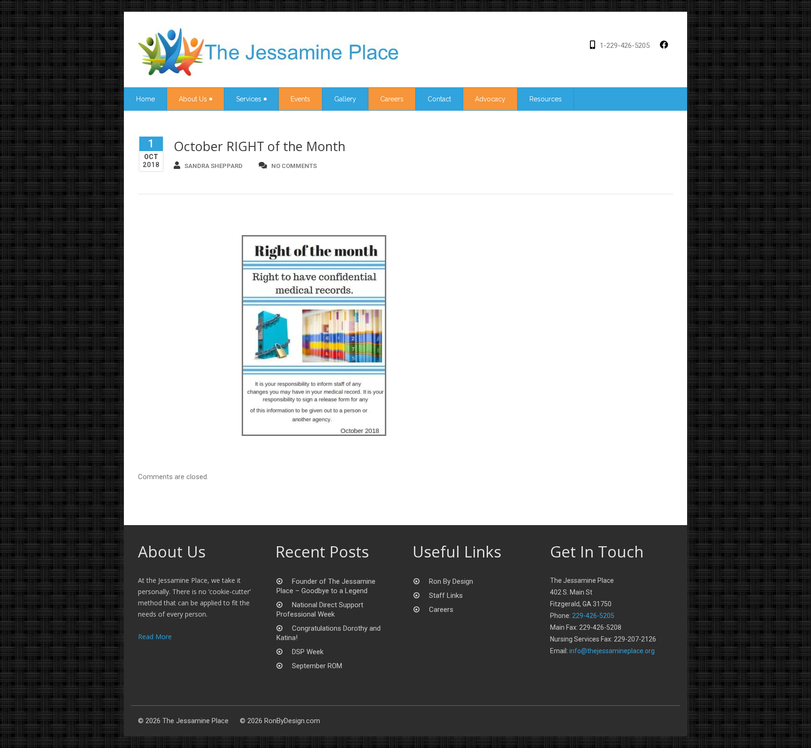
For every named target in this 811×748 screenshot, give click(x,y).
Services (248, 99)
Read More (155, 636)
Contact (439, 99)
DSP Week (307, 652)
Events (300, 99)
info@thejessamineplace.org (612, 651)
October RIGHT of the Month (259, 146)
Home (145, 99)
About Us (193, 99)
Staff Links (446, 595)
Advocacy (490, 99)
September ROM (317, 666)
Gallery (345, 99)
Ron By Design (451, 581)
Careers (392, 99)
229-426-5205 (593, 615)
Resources (545, 99)
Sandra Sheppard (213, 165)
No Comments (294, 165)
